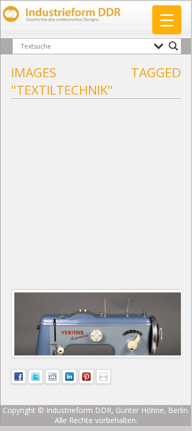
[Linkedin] (69, 376)
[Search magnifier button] (173, 46)
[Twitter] (35, 376)
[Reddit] (52, 376)
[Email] (103, 376)
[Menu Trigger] (166, 19)
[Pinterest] (86, 376)
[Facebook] (18, 376)
